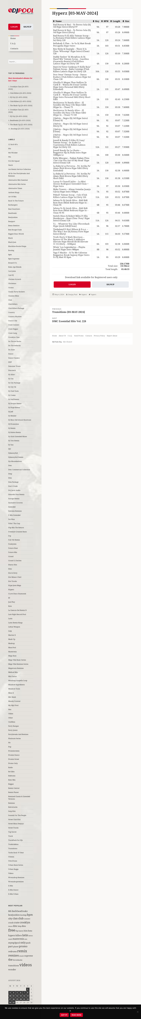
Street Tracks (13, 828)
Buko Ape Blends (14, 267)
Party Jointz (12, 730)
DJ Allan (11, 374)
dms (24, 926)
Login (14, 27)
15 (28, 996)
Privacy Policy (99, 336)
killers (19, 935)
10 (10, 996)
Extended (11, 507)
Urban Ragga (13, 869)
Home (13, 38)
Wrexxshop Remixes (16, 877)
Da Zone (11, 349)
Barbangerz (12, 205)
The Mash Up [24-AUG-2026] (21, 105)
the (10, 959)
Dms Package (13, 482)
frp (17, 931)
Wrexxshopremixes (16, 881)
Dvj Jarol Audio (14, 490)
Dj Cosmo (12, 395)
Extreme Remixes (15, 511)
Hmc (10, 569)
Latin (10, 618)
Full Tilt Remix (14, 540)
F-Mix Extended (14, 515)
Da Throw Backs (14, 341)
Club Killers (12, 304)
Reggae (11, 784)
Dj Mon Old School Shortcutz (19, 420)
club (21, 918)
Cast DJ (11, 275)
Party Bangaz (13, 726)
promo (23, 946)
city (10, 918)
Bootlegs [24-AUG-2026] (20, 129)
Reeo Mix (11, 780)
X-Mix (10, 886)
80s (9, 148)
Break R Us (12, 263)
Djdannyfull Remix (15, 457)
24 (10, 1002)
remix (22, 951)
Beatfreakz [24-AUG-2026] (20, 120)
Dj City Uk (12, 387)
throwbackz (17, 960)
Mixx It (11, 693)
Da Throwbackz (14, 345)
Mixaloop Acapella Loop (17, 680)
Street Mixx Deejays (16, 823)
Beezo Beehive (13, 225)
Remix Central (13, 788)
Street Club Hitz (14, 819)
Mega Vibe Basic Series (17, 660)
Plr (9, 742)
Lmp (10, 631)
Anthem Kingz (13, 192)
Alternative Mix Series (17, 184)
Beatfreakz (12, 213)
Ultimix (11, 857)
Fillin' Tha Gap (14, 523)
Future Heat (13, 548)
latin (25, 935)
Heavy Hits (12, 565)
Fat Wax (11, 519)
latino (31, 936)
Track (10, 836)
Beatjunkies (12, 217)
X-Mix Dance (13, 890)
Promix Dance (13, 755)
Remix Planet (13, 792)
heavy (21, 931)
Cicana (11, 287)
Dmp (10, 474)
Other (10, 718)
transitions (13, 965)
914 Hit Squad (13, 161)
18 (14, 999)
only (23, 942)
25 (14, 1002)
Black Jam (12, 242)
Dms (10, 478)
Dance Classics (14, 358)
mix (25, 939)
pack (28, 942)
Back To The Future (16, 201)
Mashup (11, 643)
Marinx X (12, 635)
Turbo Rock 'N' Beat (16, 852)
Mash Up (11, 639)
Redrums (11, 776)
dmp (19, 926)
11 (14, 996)
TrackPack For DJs (15, 840)
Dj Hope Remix (14, 407)
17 (10, 999)
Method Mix (13, 672)
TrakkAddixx (13, 844)
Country (11, 312)
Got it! (64, 1015)
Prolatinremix (13, 751)
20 (21, 999)
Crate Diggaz (13, 329)
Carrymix (12, 271)
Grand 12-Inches (14, 560)
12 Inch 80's (13, 144)
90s (9, 157)
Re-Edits (11, 771)
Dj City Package (14, 383)
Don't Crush (13, 486)
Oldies (10, 713)
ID (9, 598)
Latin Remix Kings (15, 623)
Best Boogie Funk (15, 230)
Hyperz (11, 589)
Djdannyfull (13, 453)
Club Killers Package (16, 308)
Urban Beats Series (15, 865)
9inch (10, 165)
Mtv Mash (12, 697)
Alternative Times (15, 188)
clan (15, 918)
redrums (12, 951)
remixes (13, 955)
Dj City (10, 378)
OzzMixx (11, 722)
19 (17, 999)
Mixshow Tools (14, 689)
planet (16, 946)
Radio (10, 767)
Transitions (12, 848)
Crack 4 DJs (12, 321)
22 (28, 999)
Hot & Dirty (12, 573)
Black (10, 238)
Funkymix (12, 544)
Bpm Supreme (13, 259)
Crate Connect (13, 325)
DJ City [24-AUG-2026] (18, 116)
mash (10, 939)
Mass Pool (12, 647)
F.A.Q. (13, 43)
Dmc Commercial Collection (19, 469)
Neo (9, 709)
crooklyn (25, 922)
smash (21, 956)
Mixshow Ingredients (16, 684)
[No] (137, 1011)
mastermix (18, 938)
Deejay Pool (72, 294)
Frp (9, 536)
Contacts (14, 48)
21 (24, 999)
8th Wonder (13, 153)
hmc (30, 930)
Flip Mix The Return (16, 527)
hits (26, 930)
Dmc (10, 465)
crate (16, 922)
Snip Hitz (12, 811)
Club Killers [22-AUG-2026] (20, 101)
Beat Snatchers (14, 209)
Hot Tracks (12, 581)
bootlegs (23, 915)
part (10, 946)
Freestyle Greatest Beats (17, 532)
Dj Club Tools (13, 391)
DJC (9, 449)
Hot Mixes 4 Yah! (14, 577)
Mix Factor (12, 676)
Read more (76, 1015)
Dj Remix (11, 428)
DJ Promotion (13, 424)
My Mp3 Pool (13, 705)
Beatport (11, 221)
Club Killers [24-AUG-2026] (20, 93)
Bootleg (11, 250)
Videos (10, 873)
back (14, 911)
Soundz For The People (17, 815)
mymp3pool (14, 942)
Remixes (11, 803)
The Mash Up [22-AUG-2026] (21, 124)
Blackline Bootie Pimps (17, 246)
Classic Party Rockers (16, 292)
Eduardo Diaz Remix (16, 494)
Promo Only (13, 763)
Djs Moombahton (15, 461)
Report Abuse (112, 336)
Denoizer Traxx (14, 366)
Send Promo (79, 336)
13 (21, 996)
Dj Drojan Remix (14, 403)
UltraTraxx (12, 861)
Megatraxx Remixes (16, 668)
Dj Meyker (12, 416)
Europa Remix (13, 498)
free (11, 930)
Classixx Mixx (13, 296)
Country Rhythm (14, 316)
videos (25, 965)
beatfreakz (22, 911)
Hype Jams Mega (14, 585)
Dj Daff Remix (13, 399)
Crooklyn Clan (14, 337)
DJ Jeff (10, 411)
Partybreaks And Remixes (18, 734)
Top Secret (12, 832)
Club (10, 300)
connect (27, 919)
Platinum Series (14, 738)
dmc (15, 925)
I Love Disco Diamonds (17, 594)
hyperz (11, 935)
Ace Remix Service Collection (19, 169)
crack (10, 922)
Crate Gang (12, 333)
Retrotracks (12, 807)
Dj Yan (10, 445)
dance (10, 926)
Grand (10, 556)
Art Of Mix (12, 196)
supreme (28, 955)
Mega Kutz (12, 656)
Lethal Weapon (14, 627)
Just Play (11, 602)
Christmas (12, 283)
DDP (10, 362)
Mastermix (12, 651)
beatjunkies (14, 914)
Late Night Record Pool (17, 614)
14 (24, 996)
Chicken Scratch (14, 279)
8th (9, 911)
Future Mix (12, 552)
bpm (10, 254)
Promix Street (13, 759)
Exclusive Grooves (15, 503)
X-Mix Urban (13, 894)
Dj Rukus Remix (14, 432)
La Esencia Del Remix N (17, 610)
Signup (27, 27)
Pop (9, 747)
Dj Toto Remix (13, 440)
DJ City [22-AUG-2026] (18, 97)
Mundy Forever (14, 701)
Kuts (10, 606)
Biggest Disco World (16, 234)
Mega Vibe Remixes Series (18, 664)
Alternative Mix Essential (18, 180)
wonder (12, 969)
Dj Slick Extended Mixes (17, 436)
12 (17, 996)
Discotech (12, 370)
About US (62, 336)
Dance (10, 354)
